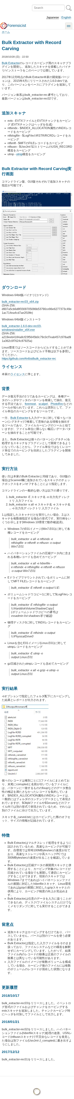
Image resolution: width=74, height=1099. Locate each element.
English (66, 17)
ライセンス (17, 374)
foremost (30, 403)
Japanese (52, 17)
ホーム (6, 31)
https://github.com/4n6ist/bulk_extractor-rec (29, 358)
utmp (19, 154)
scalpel (43, 403)
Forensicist (16, 25)
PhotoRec (57, 403)
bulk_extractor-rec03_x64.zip (20, 301)
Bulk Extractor (11, 63)
